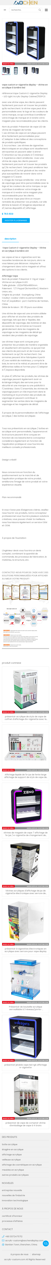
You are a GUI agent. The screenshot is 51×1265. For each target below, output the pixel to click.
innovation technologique (15, 1200)
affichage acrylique (12, 1154)
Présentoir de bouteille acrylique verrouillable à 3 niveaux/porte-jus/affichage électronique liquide (25, 1008)
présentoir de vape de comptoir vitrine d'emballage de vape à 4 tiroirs (25, 1124)
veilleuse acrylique (11, 1159)
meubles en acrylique (13, 1169)
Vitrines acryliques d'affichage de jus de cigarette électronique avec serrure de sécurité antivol (25, 892)
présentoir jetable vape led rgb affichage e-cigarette (25, 1066)
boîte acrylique (9, 1144)
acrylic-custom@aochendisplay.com (24, 1240)
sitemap (36, 1254)
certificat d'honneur (12, 1216)
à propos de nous (19, 1254)
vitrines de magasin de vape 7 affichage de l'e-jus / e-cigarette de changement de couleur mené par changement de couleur (26, 834)
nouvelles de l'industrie (13, 1195)
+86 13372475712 (13, 1236)
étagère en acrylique (12, 1149)
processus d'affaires (12, 1221)
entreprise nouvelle (12, 1190)
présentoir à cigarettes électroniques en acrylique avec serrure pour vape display (26, 950)
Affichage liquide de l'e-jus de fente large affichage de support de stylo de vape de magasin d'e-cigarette (25, 776)
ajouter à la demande (16, 220)
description (10, 238)
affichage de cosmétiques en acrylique (22, 1164)
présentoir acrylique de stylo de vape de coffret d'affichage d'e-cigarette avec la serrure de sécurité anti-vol (25, 718)
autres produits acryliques (15, 1174)
